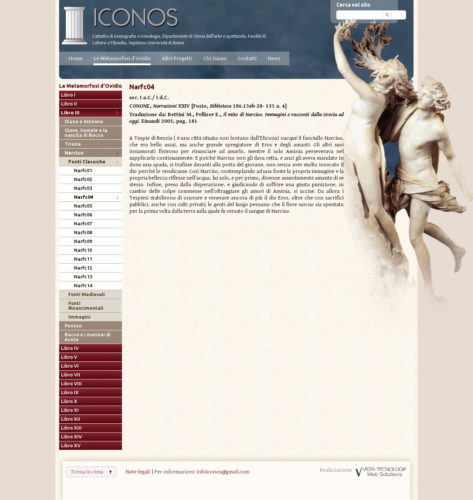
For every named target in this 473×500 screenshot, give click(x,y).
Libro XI (70, 410)
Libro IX (70, 392)
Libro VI (70, 366)
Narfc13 (83, 276)
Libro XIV (71, 436)
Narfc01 (83, 170)
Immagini (79, 317)
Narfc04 (83, 197)
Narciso (74, 152)
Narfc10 (83, 250)
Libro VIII (71, 383)
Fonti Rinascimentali (85, 305)
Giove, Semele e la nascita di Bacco (86, 133)
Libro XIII (71, 428)
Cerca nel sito (353, 5)
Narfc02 (83, 179)
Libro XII (70, 419)
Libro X (69, 401)
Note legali (138, 472)
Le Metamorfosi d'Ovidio (122, 58)
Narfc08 (83, 232)
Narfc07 (83, 223)
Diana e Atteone (84, 121)
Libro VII (70, 374)
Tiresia (73, 144)
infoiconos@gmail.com (222, 472)
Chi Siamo (215, 58)
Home (75, 58)
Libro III (70, 112)
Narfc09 (83, 241)
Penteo (73, 325)
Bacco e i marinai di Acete (87, 337)
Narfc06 (83, 214)
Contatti (247, 58)
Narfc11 (83, 259)
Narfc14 (83, 285)
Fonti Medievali (86, 294)
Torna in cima (87, 472)
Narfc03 (83, 188)
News (274, 58)
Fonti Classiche (86, 161)
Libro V (69, 357)
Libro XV (71, 445)
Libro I (68, 95)
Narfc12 (83, 267)
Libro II (69, 103)
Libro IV (70, 348)
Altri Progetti (177, 58)
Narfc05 (83, 206)
